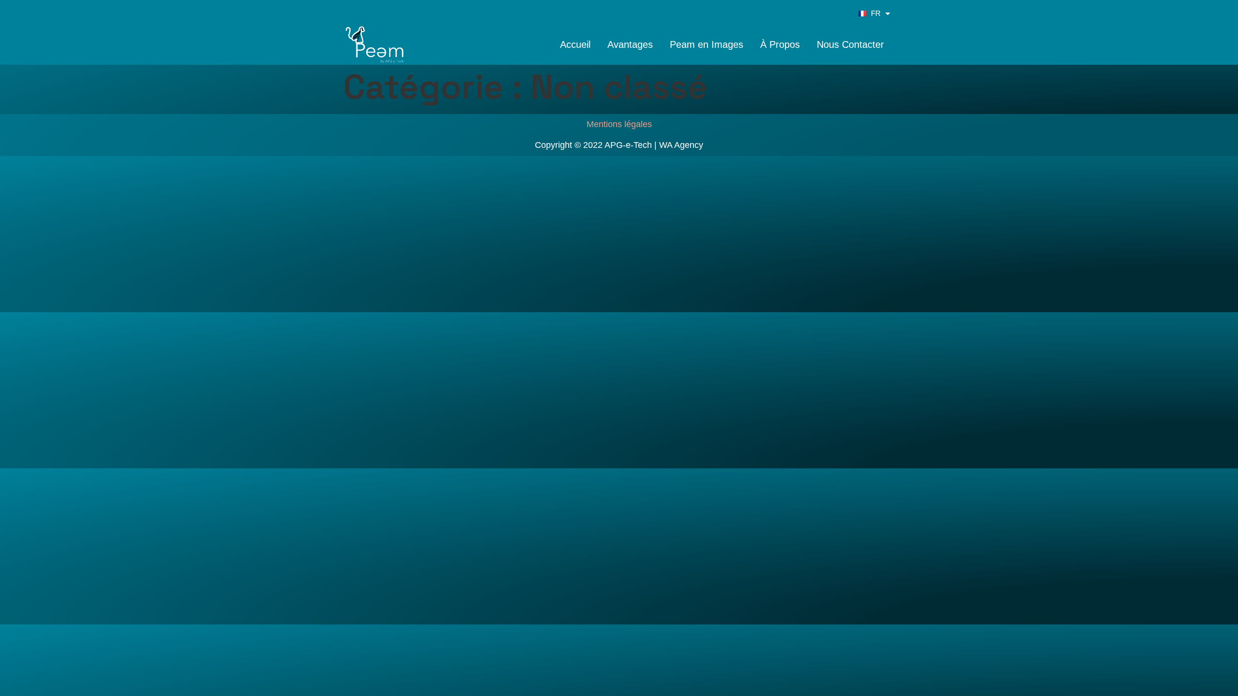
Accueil (575, 44)
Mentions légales (619, 124)
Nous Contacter (850, 44)
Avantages (630, 44)
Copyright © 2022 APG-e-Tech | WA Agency (619, 145)
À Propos (780, 44)
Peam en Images (706, 44)
